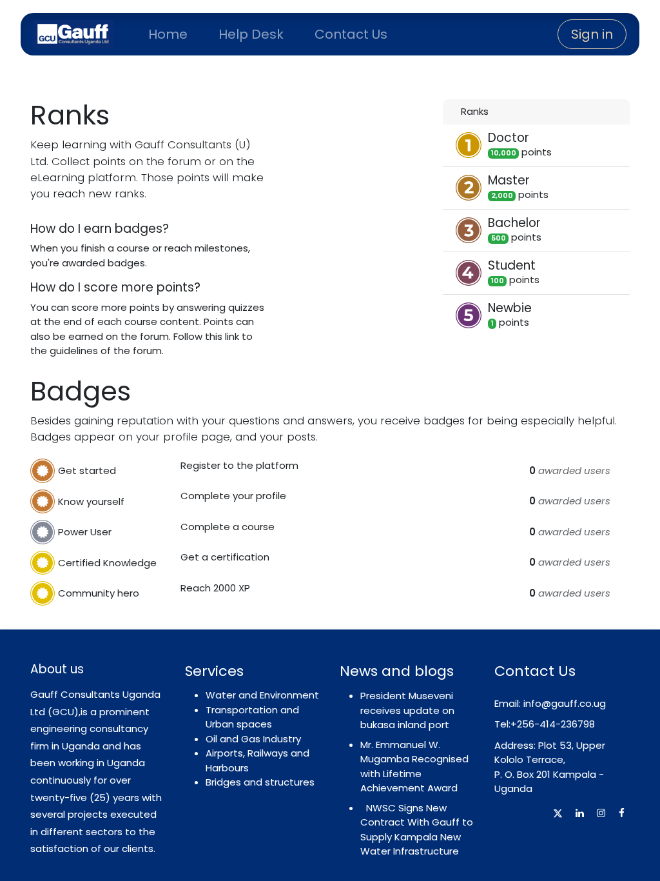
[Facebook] (622, 813)
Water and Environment (262, 695)
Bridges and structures (260, 782)
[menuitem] (168, 34)
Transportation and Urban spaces (252, 717)
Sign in (592, 34)
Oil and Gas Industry (253, 739)
